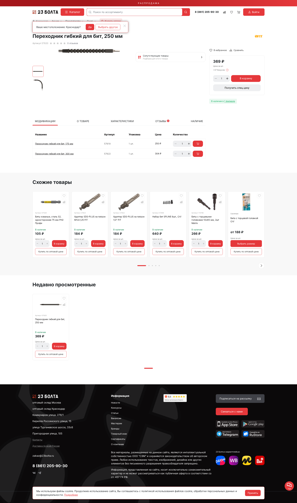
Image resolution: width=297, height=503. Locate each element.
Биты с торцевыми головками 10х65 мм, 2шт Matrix (205, 219)
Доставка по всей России (46, 446)
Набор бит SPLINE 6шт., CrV (166, 216)
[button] (261, 266)
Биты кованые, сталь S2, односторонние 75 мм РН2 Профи (49, 219)
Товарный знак (119, 433)
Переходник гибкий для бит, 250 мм (50, 321)
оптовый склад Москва (46, 402)
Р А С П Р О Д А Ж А (148, 3)
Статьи (114, 413)
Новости (115, 402)
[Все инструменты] (260, 460)
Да (90, 27)
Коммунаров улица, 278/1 (48, 414)
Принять (253, 493)
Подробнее (71, 494)
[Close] (125, 26)
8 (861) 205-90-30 (207, 12)
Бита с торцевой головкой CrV (244, 220)
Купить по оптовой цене (50, 251)
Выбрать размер (246, 243)
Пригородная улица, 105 (47, 433)
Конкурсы (116, 407)
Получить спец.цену (237, 87)
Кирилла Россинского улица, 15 (51, 421)
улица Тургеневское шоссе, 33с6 (52, 427)
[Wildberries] (233, 460)
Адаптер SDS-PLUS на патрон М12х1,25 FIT (89, 218)
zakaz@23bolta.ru (43, 455)
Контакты (37, 439)
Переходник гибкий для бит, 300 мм (54, 153)
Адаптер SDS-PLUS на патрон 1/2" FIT (128, 218)
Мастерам (116, 423)
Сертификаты (118, 439)
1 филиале (229, 101)
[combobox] (134, 12)
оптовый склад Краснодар (48, 408)
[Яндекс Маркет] (247, 460)
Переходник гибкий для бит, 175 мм (54, 143)
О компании (117, 444)
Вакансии (116, 418)
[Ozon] (220, 460)
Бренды (115, 428)
